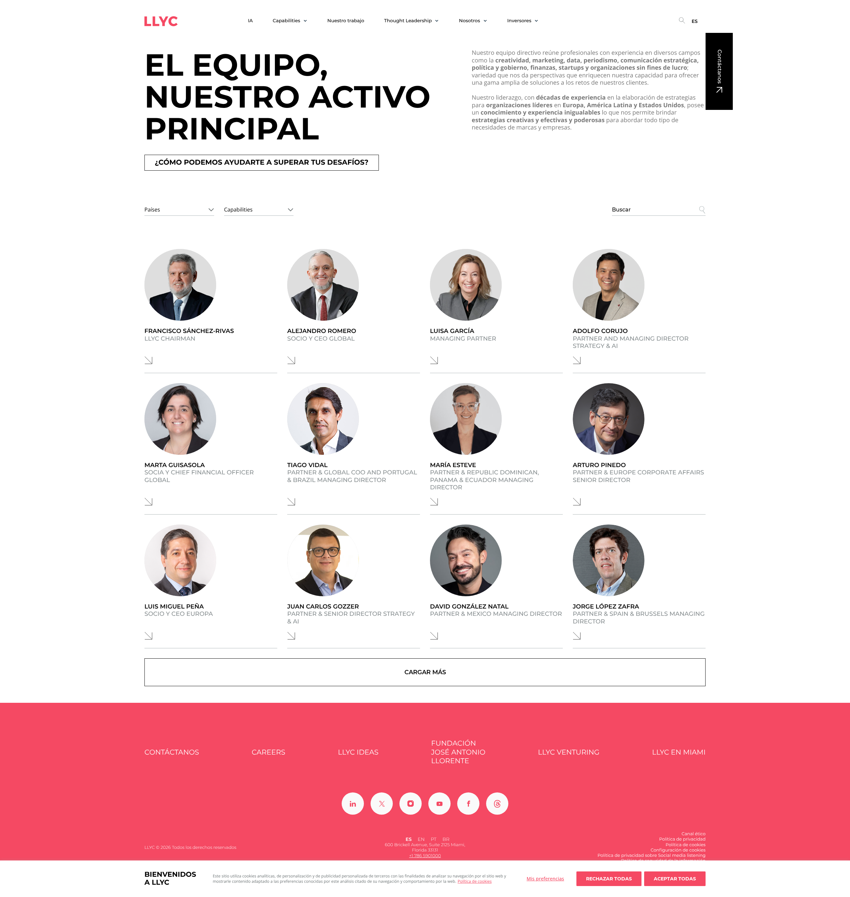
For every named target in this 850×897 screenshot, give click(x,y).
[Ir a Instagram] (410, 803)
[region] (425, 878)
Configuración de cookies (678, 850)
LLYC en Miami (679, 752)
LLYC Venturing (568, 752)
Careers (268, 752)
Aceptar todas (675, 879)
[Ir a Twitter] (382, 803)
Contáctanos (719, 66)
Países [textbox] (152, 209)
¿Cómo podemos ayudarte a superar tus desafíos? (262, 162)
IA (250, 21)
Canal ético (694, 834)
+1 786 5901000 (425, 855)
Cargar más (425, 672)
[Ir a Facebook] (468, 803)
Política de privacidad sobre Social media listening (651, 855)
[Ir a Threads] (497, 803)
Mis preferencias (545, 878)
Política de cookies (475, 881)
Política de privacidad (682, 839)
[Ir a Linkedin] (353, 803)
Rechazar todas (609, 879)
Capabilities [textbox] (238, 209)
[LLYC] (161, 21)
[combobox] (179, 208)
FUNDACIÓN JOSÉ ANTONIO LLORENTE (458, 752)
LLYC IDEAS (358, 752)
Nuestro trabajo (345, 21)
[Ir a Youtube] (439, 803)
